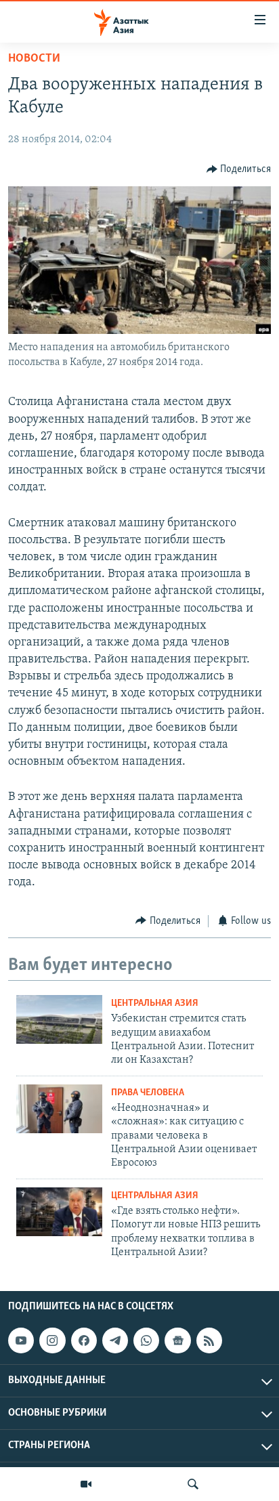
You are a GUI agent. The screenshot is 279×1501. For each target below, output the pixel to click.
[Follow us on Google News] (177, 1340)
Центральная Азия (154, 1003)
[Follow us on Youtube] (21, 1340)
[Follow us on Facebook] (84, 1340)
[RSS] (209, 1340)
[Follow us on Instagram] (52, 1340)
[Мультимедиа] (86, 1484)
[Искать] (193, 1484)
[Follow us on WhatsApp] (146, 1340)
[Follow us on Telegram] (115, 1340)
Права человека (147, 1093)
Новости (34, 59)
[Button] (239, 169)
